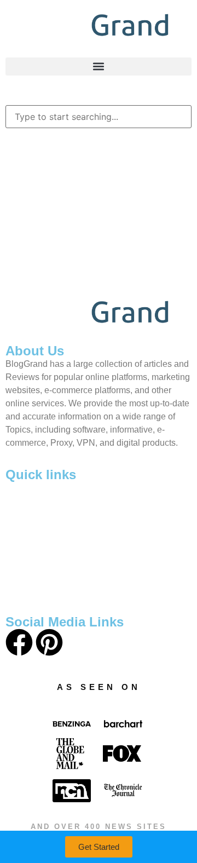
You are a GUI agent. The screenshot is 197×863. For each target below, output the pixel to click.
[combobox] (98, 116)
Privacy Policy (55, 544)
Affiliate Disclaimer (66, 593)
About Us (45, 495)
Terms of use (53, 568)
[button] (98, 66)
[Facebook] (19, 644)
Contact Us (48, 519)
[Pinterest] (49, 644)
